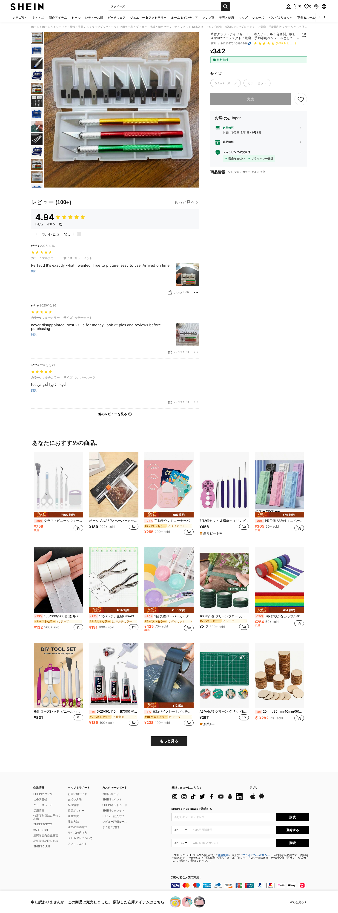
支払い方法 (75, 799)
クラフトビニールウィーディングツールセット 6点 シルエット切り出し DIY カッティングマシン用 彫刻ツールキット (59, 521)
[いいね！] (170, 292)
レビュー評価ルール (114, 821)
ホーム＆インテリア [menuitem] (184, 17)
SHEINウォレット (113, 810)
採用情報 (38, 810)
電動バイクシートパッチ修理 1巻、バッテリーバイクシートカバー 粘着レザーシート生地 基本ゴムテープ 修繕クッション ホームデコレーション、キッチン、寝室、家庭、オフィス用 (169, 711)
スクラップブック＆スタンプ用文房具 (109, 27)
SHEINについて (43, 794)
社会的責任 (40, 799)
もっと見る (169, 741)
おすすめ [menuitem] (38, 17)
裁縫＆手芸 (76, 27)
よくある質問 (110, 827)
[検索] (225, 6)
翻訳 (34, 271)
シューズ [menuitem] (258, 17)
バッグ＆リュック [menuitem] (281, 17)
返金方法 (73, 816)
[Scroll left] (319, 17)
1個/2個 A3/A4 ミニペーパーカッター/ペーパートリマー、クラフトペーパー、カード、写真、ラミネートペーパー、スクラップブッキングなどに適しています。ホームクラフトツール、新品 (280, 521)
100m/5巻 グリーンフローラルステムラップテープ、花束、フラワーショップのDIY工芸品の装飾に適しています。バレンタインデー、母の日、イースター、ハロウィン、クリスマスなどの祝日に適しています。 (224, 616)
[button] (316, 6)
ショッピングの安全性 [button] (236, 152)
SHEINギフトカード (114, 805)
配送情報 (73, 805)
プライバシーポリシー (256, 855)
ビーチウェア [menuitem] (117, 17)
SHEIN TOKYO (42, 824)
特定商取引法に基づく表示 (47, 817)
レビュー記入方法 (113, 816)
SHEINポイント (112, 799)
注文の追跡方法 (77, 827)
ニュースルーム (43, 805)
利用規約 (223, 855)
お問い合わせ (110, 794)
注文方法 (73, 821)
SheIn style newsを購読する (191, 808)
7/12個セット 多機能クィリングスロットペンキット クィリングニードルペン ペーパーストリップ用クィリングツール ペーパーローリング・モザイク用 (224, 521)
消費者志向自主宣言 (45, 835)
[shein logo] (27, 6)
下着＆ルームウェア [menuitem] (310, 17)
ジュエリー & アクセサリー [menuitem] (148, 17)
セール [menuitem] (76, 17)
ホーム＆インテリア (54, 27)
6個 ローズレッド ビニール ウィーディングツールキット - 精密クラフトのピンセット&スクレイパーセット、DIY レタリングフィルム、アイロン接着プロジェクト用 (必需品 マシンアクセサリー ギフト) (58, 711)
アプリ (253, 787)
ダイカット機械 (145, 27)
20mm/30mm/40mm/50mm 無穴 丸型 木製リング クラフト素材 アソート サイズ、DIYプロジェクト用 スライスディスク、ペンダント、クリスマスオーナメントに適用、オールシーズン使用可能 (280, 711)
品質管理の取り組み (45, 841)
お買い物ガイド (77, 794)
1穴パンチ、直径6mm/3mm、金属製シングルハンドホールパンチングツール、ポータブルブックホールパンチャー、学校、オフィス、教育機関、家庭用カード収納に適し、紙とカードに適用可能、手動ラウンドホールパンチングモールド (114, 616)
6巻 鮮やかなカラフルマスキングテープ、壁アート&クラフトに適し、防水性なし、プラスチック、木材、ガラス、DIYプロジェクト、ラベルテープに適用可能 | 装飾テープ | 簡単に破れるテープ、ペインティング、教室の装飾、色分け (280, 616)
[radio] (225, 83)
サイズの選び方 (77, 832)
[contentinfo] (240, 885)
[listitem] (58, 496)
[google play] (261, 798)
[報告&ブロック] (196, 292)
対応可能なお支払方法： (186, 877)
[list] (208, 796)
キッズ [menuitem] (243, 17)
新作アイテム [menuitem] (58, 17)
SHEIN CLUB (41, 846)
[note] (58, 514)
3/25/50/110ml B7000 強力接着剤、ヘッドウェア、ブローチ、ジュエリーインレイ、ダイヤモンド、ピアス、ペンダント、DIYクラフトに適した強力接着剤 (114, 711)
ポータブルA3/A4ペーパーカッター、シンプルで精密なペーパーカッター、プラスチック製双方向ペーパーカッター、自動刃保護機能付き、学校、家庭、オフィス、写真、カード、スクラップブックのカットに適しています (113, 521)
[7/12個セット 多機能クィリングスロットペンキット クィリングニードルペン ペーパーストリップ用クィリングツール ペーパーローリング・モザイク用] (224, 485)
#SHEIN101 (40, 830)
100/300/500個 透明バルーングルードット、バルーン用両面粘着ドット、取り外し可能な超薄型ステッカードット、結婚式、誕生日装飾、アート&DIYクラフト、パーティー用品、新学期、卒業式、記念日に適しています (59, 616)
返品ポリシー (76, 810)
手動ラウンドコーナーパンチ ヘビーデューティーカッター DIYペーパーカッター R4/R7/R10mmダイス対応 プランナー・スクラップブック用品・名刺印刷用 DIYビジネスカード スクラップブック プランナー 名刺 (169, 521)
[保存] (301, 99)
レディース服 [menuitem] (94, 17)
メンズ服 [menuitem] (209, 17)
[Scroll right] (324, 17)
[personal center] (288, 6)
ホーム (35, 27)
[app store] (252, 798)
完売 (250, 99)
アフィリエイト (77, 843)
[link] (297, 6)
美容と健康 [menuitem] (226, 17)
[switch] (77, 234)
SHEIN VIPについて (80, 838)
